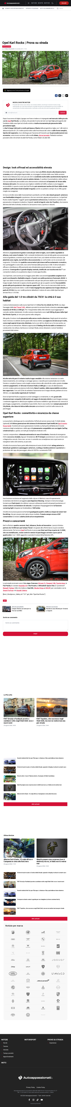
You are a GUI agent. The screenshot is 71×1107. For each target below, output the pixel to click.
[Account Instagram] (33, 1100)
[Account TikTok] (38, 1100)
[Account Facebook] (29, 1100)
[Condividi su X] (59, 95)
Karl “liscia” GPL (19, 307)
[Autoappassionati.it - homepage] (12, 3)
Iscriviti (62, 112)
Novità (40, 3)
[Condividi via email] (63, 95)
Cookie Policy (41, 1087)
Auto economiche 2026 (48, 8)
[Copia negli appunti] (66, 95)
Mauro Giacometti (10, 49)
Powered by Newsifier (35, 1103)
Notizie (34, 3)
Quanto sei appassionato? (14, 8)
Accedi (64, 3)
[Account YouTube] (42, 1100)
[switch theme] (52, 3)
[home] (3, 8)
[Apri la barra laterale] (29, 3)
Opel (9, 121)
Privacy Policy (30, 1087)
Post (35, 634)
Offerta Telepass (32, 8)
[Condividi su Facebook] (56, 95)
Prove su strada (6, 46)
